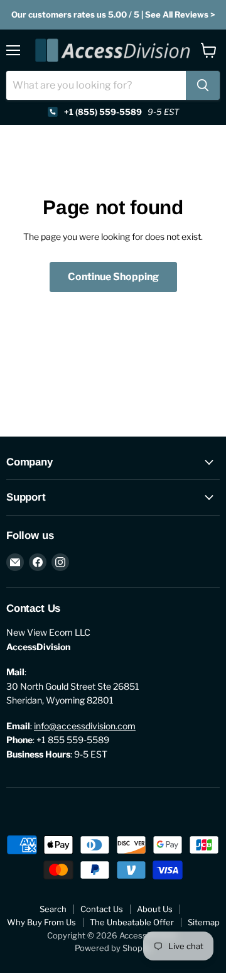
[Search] (203, 85)
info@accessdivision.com (85, 725)
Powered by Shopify (113, 948)
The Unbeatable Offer (132, 922)
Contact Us (101, 909)
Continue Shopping (113, 277)
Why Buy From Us (41, 922)
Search (53, 909)
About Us (155, 909)
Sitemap (204, 922)
